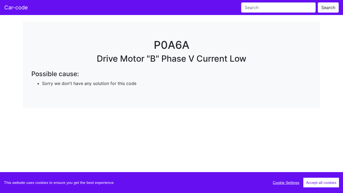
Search (328, 7)
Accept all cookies (321, 182)
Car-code (16, 7)
